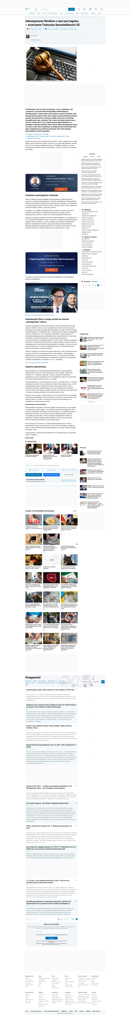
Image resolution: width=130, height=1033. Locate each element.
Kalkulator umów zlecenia (88, 219)
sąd (32, 201)
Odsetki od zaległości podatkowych (90, 230)
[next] (76, 878)
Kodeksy (53, 943)
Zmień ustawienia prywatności (51, 952)
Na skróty (93, 933)
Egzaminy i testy (42, 940)
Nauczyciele (41, 938)
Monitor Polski (55, 937)
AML (79, 927)
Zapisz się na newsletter (71, 470)
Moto (77, 13)
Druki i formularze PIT (87, 243)
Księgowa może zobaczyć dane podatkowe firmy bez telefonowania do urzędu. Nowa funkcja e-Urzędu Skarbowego (91, 160)
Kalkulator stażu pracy (69, 941)
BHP (39, 925)
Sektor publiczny (53, 13)
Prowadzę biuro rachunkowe (84, 920)
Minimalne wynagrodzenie (83, 937)
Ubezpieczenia (42, 922)
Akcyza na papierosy (87, 270)
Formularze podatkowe (87, 247)
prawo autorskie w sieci (40, 465)
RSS (76, 952)
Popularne (85, 156)
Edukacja (93, 13)
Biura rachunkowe (82, 917)
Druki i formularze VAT (87, 245)
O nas (26, 952)
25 (86, 285)
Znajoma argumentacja (34, 138)
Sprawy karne (55, 920)
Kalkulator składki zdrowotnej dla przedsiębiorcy (90, 212)
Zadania (27, 938)
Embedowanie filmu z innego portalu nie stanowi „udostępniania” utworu (48, 136)
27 (92, 285)
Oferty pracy (94, 945)
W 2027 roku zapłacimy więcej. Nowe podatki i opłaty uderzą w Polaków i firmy (91, 164)
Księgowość (32, 13)
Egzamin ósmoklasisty (43, 945)
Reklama (88, 952)
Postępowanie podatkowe (88, 241)
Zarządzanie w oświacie (44, 941)
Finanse (93, 922)
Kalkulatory (87, 210)
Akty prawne (55, 933)
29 (98, 285)
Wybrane (99, 156)
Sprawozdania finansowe (83, 925)
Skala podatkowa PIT (87, 258)
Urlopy (40, 924)
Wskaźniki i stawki (82, 933)
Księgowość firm (29, 917)
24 (83, 285)
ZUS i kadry (61, 640)
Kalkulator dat (85, 234)
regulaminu (51, 893)
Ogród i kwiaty (94, 925)
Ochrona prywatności (36, 952)
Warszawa (60, 262)
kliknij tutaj (59, 903)
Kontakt (82, 952)
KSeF (99, 13)
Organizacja (28, 935)
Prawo (61, 13)
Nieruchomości (84, 13)
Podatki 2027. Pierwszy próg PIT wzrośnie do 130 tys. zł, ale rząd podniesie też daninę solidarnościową (91, 191)
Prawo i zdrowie (55, 928)
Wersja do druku (35, 470)
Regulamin (64, 952)
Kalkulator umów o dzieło (88, 221)
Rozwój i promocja (29, 940)
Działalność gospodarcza (54, 17)
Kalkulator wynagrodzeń (87, 217)
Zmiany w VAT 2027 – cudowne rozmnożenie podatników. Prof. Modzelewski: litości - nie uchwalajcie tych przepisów (91, 171)
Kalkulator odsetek (69, 940)
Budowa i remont (95, 924)
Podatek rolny (85, 268)
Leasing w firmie (68, 925)
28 (95, 285)
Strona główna (28, 17)
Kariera (71, 952)
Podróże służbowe (82, 940)
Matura (40, 943)
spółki (68, 203)
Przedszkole (41, 935)
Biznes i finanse (68, 919)
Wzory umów (94, 940)
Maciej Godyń (34, 35)
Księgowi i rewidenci (30, 642)
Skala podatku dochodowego (84, 943)
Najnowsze (92, 156)
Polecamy (83, 448)
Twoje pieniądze (69, 13)
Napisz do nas (52, 470)
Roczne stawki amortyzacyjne (89, 266)
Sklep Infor (54, 927)
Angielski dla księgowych (63, 642)
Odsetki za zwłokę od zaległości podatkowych (89, 254)
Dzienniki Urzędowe (56, 938)
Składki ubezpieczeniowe (83, 938)
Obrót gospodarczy (43, 17)
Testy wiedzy (41, 946)
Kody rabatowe (94, 938)
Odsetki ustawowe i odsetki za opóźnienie (92, 251)
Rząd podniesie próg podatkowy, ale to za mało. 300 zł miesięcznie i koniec (91, 167)
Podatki (35, 640)
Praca (53, 925)
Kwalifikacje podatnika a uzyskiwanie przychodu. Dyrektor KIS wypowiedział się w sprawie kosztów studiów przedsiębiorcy (92, 179)
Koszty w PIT (85, 260)
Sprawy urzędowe (55, 924)
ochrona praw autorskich (53, 465)
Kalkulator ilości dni (86, 232)
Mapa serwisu (96, 952)
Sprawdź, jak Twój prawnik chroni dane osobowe (39, 315)
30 (101, 285)
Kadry (39, 13)
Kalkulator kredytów (86, 226)
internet (28, 465)
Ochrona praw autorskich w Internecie (36, 362)
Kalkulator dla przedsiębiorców (89, 215)
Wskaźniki (87, 250)
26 (89, 285)
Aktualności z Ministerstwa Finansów (46, 642)
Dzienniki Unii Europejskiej (57, 940)
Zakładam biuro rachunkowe (84, 919)
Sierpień (94, 281)
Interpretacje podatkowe (87, 274)
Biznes (44, 13)
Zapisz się (61, 189)
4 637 (72, 878)
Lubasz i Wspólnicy (35, 39)
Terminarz (87, 281)
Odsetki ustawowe (82, 941)
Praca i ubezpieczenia (69, 922)
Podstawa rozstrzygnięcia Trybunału (37, 134)
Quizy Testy (84, 272)
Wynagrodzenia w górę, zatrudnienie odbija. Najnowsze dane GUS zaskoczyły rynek (91, 195)
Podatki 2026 (84, 334)
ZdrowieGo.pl (94, 935)
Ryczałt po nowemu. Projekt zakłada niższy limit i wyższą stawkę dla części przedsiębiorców (91, 202)
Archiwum (93, 937)
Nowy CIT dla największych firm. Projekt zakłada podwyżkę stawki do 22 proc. (91, 199)
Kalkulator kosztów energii (88, 224)
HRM (40, 927)
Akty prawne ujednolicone (57, 941)
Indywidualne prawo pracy (44, 919)
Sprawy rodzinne (55, 919)
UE (32, 465)
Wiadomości (28, 640)
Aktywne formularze (90, 237)
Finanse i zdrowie (69, 927)
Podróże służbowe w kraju (83, 935)
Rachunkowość (85, 238)
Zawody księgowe (29, 925)
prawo (44, 221)
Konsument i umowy (56, 922)
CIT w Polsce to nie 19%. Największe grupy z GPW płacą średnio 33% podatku (91, 183)
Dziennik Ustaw (55, 935)
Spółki (66, 920)
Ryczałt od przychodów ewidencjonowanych (87, 263)
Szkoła (40, 937)
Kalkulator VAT (85, 228)
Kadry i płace (28, 941)
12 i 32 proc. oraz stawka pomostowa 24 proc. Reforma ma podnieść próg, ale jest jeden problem (91, 175)
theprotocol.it (94, 943)
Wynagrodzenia (42, 920)
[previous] (58, 878)
